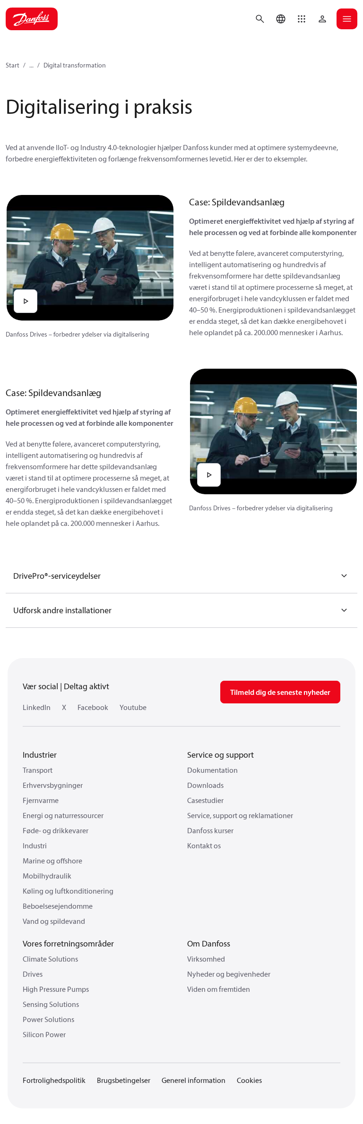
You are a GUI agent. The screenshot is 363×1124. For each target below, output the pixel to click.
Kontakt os (204, 845)
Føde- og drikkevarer (55, 830)
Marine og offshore (52, 860)
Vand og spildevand (54, 921)
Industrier (40, 754)
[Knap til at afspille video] (25, 301)
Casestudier (205, 800)
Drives (33, 974)
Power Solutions (48, 1019)
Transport (37, 770)
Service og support (220, 754)
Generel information (193, 1080)
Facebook (93, 707)
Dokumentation (212, 770)
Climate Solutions (50, 958)
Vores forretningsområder (68, 943)
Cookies (249, 1080)
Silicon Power (44, 1034)
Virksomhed (206, 958)
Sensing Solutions (51, 1004)
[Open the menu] (347, 18)
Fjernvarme (41, 800)
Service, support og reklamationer (240, 815)
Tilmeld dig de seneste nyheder (280, 692)
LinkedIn (37, 707)
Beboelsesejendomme (58, 906)
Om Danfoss (208, 943)
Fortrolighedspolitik (54, 1080)
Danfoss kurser (210, 830)
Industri (35, 845)
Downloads (205, 785)
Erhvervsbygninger (53, 785)
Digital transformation (74, 65)
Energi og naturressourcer (63, 815)
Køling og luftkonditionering (68, 891)
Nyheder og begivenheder (228, 974)
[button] (301, 18)
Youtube (133, 707)
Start (12, 65)
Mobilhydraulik (47, 875)
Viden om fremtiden (218, 989)
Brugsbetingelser (123, 1080)
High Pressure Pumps (56, 989)
